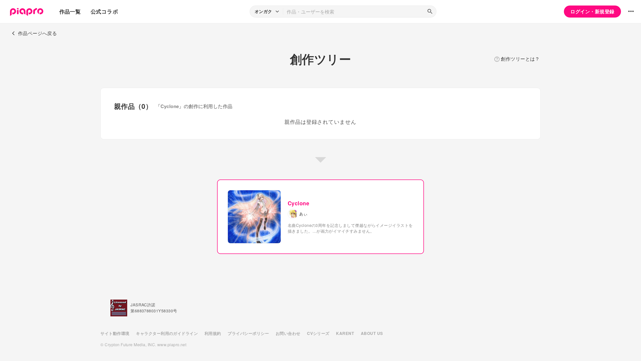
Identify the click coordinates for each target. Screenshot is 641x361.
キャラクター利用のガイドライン (167, 333)
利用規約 (213, 333)
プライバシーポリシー (248, 333)
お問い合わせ (288, 333)
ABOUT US (372, 333)
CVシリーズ (318, 333)
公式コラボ (104, 11)
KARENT (345, 333)
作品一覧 (70, 11)
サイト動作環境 (114, 333)
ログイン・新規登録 (592, 11)
